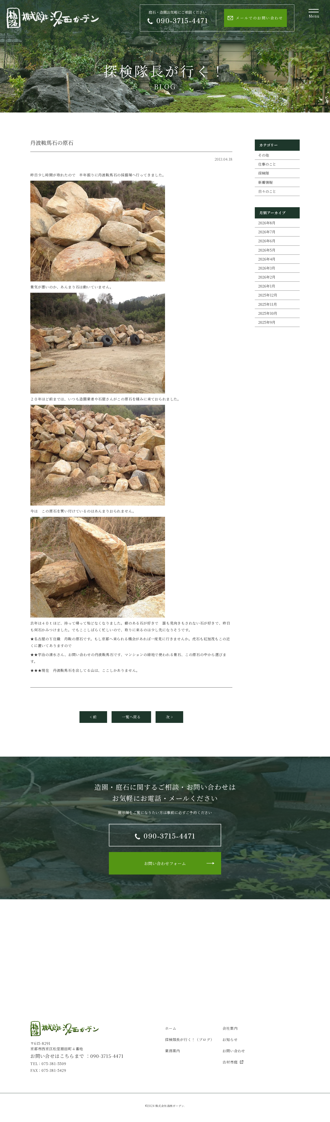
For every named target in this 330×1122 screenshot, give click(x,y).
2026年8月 (266, 222)
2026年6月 (266, 240)
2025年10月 (267, 313)
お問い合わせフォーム (165, 863)
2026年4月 (266, 259)
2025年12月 (267, 295)
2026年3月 (266, 268)
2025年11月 (267, 304)
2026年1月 (266, 286)
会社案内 (230, 1028)
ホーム (170, 1028)
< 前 (93, 717)
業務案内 (172, 1050)
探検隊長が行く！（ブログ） (189, 1039)
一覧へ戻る (131, 717)
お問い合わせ (233, 1050)
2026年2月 (266, 277)
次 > (169, 717)
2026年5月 (266, 250)
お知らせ (230, 1039)
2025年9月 (266, 322)
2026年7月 (266, 231)
